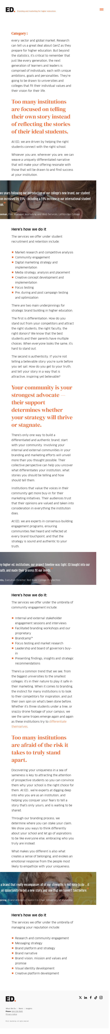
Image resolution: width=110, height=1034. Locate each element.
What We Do (11, 1008)
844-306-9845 (17, 1011)
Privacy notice (11, 1014)
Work (21, 1008)
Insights (29, 1008)
